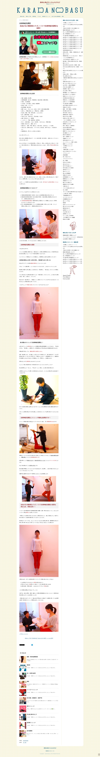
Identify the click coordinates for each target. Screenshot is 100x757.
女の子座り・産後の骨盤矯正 (69, 85)
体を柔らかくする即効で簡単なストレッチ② (72, 46)
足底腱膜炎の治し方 (67, 199)
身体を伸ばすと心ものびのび (50, 2)
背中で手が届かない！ (67, 166)
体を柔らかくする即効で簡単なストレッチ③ (72, 44)
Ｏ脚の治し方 (66, 186)
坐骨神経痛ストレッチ (67, 177)
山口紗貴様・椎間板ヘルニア (69, 238)
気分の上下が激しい (67, 162)
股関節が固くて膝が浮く (68, 114)
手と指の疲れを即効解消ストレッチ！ (71, 35)
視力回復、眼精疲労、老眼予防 (34, 697)
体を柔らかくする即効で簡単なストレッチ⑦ (72, 37)
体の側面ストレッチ (67, 132)
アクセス (39, 16)
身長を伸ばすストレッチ (68, 140)
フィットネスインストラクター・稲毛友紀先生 (73, 237)
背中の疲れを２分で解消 (68, 167)
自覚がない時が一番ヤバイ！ (69, 118)
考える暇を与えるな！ (67, 76)
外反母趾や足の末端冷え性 (68, 98)
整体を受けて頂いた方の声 (69, 232)
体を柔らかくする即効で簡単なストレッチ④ (72, 42)
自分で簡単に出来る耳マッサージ (70, 105)
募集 (63, 16)
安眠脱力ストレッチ (67, 180)
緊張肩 (28, 665)
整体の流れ (22, 16)
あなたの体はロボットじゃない (69, 151)
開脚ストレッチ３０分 (67, 143)
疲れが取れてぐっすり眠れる (69, 94)
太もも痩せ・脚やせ (67, 90)
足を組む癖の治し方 (32, 714)
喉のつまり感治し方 (67, 182)
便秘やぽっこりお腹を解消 (68, 99)
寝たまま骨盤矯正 (67, 173)
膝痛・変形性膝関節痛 (32, 656)
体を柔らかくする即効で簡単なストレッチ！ (72, 48)
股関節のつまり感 (67, 123)
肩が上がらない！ (67, 164)
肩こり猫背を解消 (31, 673)
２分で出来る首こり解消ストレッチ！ (71, 59)
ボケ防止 (65, 147)
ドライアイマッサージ (67, 158)
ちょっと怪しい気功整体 (68, 215)
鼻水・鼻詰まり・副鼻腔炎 (68, 125)
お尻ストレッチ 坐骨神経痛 (69, 101)
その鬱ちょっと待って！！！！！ (70, 22)
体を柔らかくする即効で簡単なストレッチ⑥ (72, 41)
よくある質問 (50, 638)
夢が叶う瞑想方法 (67, 134)
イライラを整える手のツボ (68, 188)
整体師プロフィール (46, 16)
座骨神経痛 (25, 740)
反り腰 (24, 742)
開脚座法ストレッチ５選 (68, 178)
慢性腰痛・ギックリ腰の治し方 (69, 92)
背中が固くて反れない (67, 112)
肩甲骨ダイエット (67, 169)
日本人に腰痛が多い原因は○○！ (69, 129)
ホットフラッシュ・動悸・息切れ (70, 142)
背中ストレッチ (66, 171)
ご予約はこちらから (23, 633)
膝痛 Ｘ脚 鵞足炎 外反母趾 (69, 109)
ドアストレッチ (66, 153)
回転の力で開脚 (66, 219)
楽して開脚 (65, 160)
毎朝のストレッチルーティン (69, 96)
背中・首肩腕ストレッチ (68, 136)
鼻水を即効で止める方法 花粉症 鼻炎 (71, 65)
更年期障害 (29, 730)
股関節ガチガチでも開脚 (68, 184)
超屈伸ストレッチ (67, 210)
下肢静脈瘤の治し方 (67, 195)
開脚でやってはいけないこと (69, 131)
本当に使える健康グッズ (68, 87)
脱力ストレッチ (30, 706)
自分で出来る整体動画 (56, 16)
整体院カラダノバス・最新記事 (70, 242)
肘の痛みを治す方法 (67, 110)
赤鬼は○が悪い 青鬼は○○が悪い (70, 74)
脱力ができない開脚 (67, 116)
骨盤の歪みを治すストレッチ (69, 81)
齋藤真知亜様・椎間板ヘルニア (69, 235)
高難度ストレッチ (67, 138)
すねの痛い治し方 (67, 211)
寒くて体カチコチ (67, 156)
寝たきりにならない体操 (68, 206)
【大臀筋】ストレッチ (67, 145)
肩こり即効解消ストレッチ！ (69, 33)
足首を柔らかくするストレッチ (69, 121)
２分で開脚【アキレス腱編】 (69, 217)
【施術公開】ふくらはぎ (68, 149)
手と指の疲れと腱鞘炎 (68, 103)
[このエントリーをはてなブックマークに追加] (32, 645)
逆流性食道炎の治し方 (67, 50)
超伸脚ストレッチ (31, 722)
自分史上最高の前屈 (67, 127)
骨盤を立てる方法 (67, 107)
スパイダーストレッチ (32, 689)
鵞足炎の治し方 (66, 208)
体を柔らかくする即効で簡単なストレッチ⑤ (72, 39)
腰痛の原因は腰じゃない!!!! (68, 30)
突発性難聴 (65, 155)
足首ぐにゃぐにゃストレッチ (69, 204)
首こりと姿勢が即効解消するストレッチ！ (72, 31)
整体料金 (34, 16)
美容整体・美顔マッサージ (68, 88)
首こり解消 (65, 189)
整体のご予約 (28, 16)
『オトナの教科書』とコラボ (69, 120)
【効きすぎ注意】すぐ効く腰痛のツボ (71, 28)
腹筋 (28, 681)
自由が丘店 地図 (42, 638)
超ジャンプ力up (66, 200)
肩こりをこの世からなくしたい (69, 83)
